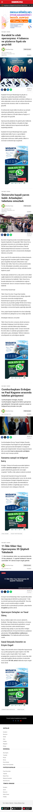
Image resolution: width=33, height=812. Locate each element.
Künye (4, 757)
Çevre (4, 789)
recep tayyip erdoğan (17, 533)
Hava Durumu (6, 780)
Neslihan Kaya (9, 49)
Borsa (4, 759)
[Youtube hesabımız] (21, 721)
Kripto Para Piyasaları (8, 764)
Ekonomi (5, 734)
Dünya (4, 746)
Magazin (5, 743)
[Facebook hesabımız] (13, 721)
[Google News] (29, 90)
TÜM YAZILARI (27, 49)
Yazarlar (5, 755)
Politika (5, 741)
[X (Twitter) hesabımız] (15, 721)
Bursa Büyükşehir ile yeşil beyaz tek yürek (20, 5)
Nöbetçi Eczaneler (7, 778)
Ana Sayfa (5, 752)
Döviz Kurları (6, 762)
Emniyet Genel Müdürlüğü (8, 709)
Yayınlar (5, 773)
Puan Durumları (7, 771)
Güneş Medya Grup (19, 803)
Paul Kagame (5, 533)
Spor (4, 739)
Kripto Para (5, 776)
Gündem (29, 55)
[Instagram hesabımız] (18, 721)
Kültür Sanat (6, 794)
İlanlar (4, 736)
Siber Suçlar (21, 709)
